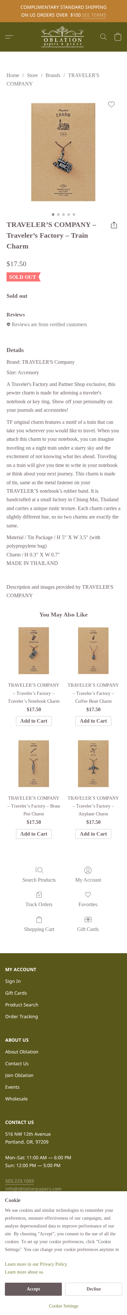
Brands (53, 75)
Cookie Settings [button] (63, 1306)
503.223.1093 (19, 1181)
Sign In (13, 981)
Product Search (21, 1005)
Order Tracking (21, 1016)
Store (32, 75)
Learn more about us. (24, 1272)
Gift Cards (88, 929)
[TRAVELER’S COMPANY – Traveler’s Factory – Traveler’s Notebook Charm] (34, 650)
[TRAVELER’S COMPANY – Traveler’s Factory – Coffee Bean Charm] (93, 650)
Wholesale (16, 1099)
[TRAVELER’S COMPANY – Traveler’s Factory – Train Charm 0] (63, 152)
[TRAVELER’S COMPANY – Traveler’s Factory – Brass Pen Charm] (34, 763)
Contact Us (17, 1063)
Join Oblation (19, 1075)
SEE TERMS (94, 15)
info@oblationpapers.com (33, 1189)
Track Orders (38, 904)
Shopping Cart (39, 929)
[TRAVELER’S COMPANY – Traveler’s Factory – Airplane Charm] (93, 763)
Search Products (39, 880)
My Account (88, 880)
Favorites (87, 904)
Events (12, 1087)
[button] (63, 37)
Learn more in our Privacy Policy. (36, 1264)
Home (13, 75)
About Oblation (21, 1052)
